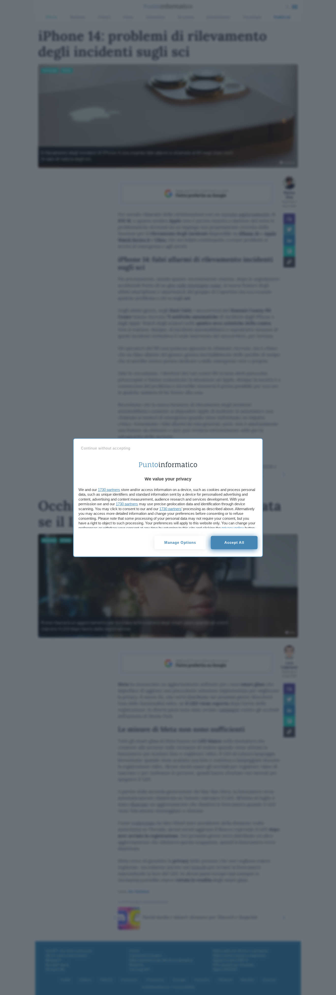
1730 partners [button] (109, 490)
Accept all (234, 542)
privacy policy (233, 528)
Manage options (180, 542)
